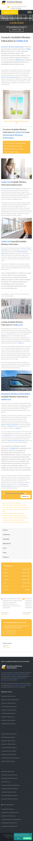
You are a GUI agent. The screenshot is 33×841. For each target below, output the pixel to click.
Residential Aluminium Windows (10, 788)
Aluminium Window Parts (8, 771)
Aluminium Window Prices (8, 761)
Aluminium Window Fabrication (9, 778)
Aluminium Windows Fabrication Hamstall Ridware (15, 518)
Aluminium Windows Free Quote (10, 799)
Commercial (6, 534)
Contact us (6, 557)
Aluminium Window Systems (9, 710)
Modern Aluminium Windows (9, 754)
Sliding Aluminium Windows (9, 723)
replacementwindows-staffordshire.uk (11, 819)
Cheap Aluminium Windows (9, 713)
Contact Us (25, 496)
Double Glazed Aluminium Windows (10, 785)
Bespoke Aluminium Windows (9, 734)
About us (5, 530)
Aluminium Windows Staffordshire (11, 503)
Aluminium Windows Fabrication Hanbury (13, 520)
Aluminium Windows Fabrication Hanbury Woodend (16, 522)
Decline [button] (18, 838)
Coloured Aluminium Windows (9, 747)
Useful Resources (8, 804)
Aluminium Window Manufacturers (10, 699)
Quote (4, 552)
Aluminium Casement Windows (9, 775)
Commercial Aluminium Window (10, 795)
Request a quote (9, 12)
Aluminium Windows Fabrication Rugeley (13, 513)
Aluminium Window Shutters (9, 792)
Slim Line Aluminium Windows (9, 706)
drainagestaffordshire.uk (8, 809)
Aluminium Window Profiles (9, 744)
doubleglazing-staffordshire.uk (9, 823)
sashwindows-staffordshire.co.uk (10, 812)
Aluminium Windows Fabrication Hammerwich (14, 515)
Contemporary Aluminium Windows (11, 758)
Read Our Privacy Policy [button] (26, 835)
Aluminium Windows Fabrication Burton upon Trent (16, 507)
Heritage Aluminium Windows (9, 751)
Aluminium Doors (6, 781)
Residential (6, 539)
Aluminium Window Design (8, 740)
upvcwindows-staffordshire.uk (9, 826)
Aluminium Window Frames (9, 696)
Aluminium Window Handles (9, 703)
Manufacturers (7, 543)
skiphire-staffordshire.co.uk (9, 816)
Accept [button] (27, 838)
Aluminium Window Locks (8, 717)
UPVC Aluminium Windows (8, 737)
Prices (5, 548)
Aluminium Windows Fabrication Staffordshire (14, 505)
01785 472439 (16, 9)
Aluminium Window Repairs (8, 720)
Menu (29, 12)
